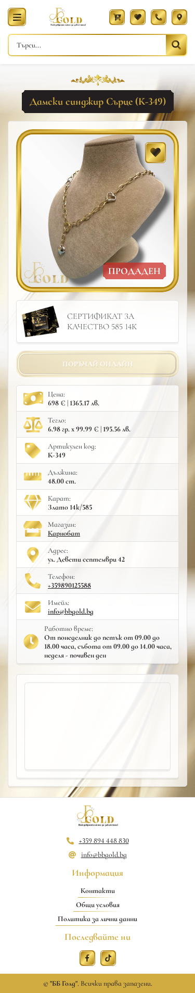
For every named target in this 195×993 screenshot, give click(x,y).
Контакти (98, 890)
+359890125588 (69, 585)
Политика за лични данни (97, 918)
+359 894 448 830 (104, 840)
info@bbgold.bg (71, 611)
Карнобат (64, 533)
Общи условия (98, 904)
